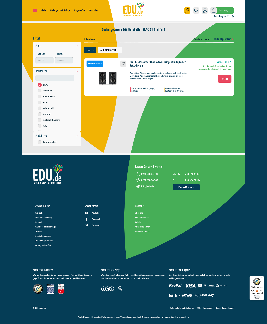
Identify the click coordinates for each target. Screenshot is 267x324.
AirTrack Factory (51, 120)
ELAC (45, 84)
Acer (45, 102)
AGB (199, 308)
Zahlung (38, 231)
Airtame (47, 114)
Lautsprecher (50, 142)
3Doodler (47, 90)
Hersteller (42, 71)
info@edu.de (147, 186)
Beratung (223, 10)
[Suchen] (187, 10)
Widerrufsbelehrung (43, 217)
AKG (45, 126)
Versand (38, 222)
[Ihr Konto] (204, 10)
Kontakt (139, 206)
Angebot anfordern (43, 236)
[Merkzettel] (196, 10)
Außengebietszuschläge (45, 226)
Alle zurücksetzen (108, 49)
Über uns (139, 213)
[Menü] (35, 10)
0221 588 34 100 (149, 174)
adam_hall (48, 108)
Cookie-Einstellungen (225, 308)
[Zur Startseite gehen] (133, 9)
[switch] (257, 297)
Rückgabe (39, 213)
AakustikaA (49, 96)
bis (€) (60, 53)
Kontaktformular (186, 187)
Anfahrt (138, 222)
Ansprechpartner (142, 226)
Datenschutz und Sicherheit (182, 308)
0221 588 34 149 (149, 180)
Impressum (208, 308)
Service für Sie (42, 206)
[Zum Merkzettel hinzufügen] (123, 64)
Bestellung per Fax (222, 16)
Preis (38, 45)
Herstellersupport (142, 231)
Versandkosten (127, 317)
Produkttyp (41, 135)
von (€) (41, 53)
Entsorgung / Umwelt (44, 240)
